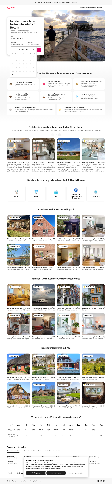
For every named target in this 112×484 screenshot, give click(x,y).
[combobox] (25, 38)
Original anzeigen (72, 2)
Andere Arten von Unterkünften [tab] (31, 451)
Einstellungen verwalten (76, 473)
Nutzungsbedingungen (35, 481)
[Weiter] (59, 134)
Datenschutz (23, 481)
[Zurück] (52, 134)
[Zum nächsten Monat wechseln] (33, 49)
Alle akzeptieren (35, 473)
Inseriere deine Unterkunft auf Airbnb (92, 7)
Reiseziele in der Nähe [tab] (13, 451)
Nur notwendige (56, 473)
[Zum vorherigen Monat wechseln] (13, 49)
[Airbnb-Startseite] (11, 7)
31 (13, 75)
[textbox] (17, 44)
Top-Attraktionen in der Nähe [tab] (52, 451)
